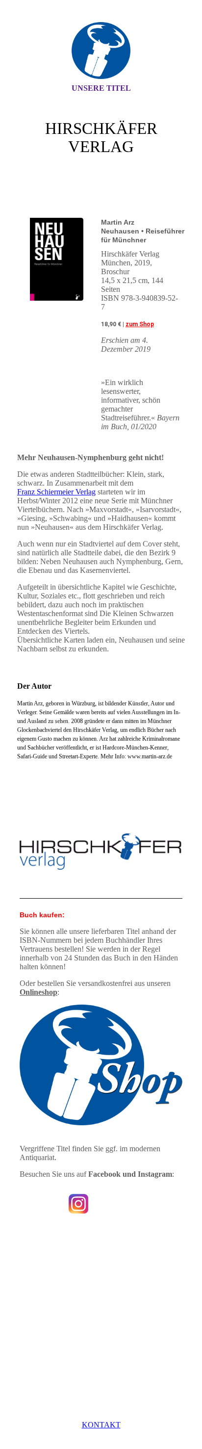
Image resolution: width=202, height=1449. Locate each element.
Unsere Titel (101, 88)
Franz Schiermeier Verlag (56, 492)
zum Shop (140, 324)
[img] (101, 50)
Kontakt (101, 1425)
